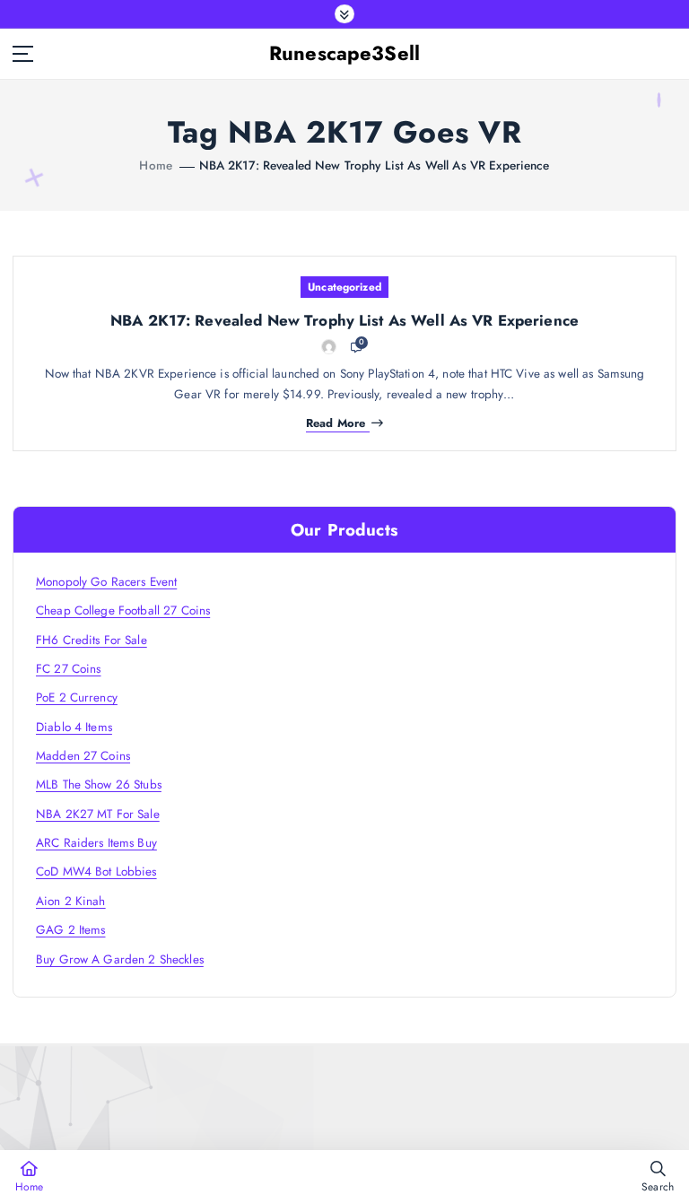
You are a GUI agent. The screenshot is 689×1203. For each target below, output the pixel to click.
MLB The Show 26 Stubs (98, 784)
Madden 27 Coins (83, 755)
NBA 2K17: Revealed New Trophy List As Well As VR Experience (374, 165)
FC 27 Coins (68, 668)
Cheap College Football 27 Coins (123, 610)
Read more (335, 424)
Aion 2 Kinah (71, 901)
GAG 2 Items (71, 929)
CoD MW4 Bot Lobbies (96, 871)
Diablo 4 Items (74, 727)
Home (155, 165)
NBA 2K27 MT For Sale (98, 814)
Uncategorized (344, 287)
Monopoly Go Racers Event (106, 581)
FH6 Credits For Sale (91, 640)
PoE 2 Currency (77, 697)
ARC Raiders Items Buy (96, 842)
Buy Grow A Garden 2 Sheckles (120, 959)
